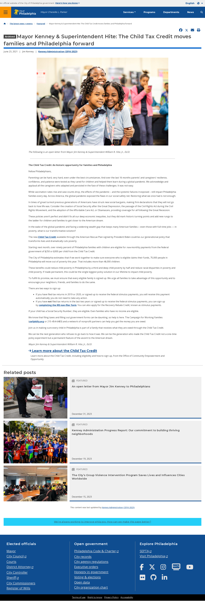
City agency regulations (91, 561)
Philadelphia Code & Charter (95, 551)
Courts (11, 561)
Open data (82, 582)
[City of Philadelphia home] (26, 12)
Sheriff (11, 577)
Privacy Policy (111, 597)
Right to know (94, 597)
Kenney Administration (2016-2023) (57, 51)
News (190, 12)
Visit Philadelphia (152, 556)
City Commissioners (21, 583)
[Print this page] (198, 30)
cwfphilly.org (36, 321)
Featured (41, 23)
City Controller (17, 572)
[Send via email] (192, 30)
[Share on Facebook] (181, 30)
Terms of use (78, 597)
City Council (15, 556)
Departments (171, 12)
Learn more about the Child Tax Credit (64, 351)
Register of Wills (18, 588)
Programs (149, 12)
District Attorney (19, 567)
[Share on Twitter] (186, 30)
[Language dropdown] (200, 3)
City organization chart (91, 587)
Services (128, 12)
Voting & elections (87, 577)
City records (82, 556)
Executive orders (86, 567)
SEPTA (144, 551)
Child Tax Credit (47, 237)
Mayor (11, 551)
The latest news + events (21, 23)
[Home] (5, 23)
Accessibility (126, 597)
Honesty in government (91, 572)
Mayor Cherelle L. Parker (53, 12)
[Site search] (201, 12)
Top (198, 582)
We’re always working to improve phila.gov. (102, 521)
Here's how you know (66, 3)
